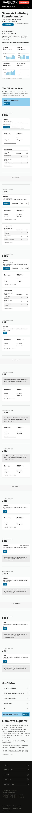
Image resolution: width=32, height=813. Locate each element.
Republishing (16, 806)
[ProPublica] (9, 2)
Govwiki (26, 751)
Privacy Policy (6, 808)
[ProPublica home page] (13, 796)
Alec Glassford (16, 741)
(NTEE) (8, 39)
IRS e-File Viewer (18, 750)
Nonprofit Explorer (8, 7)
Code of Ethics (7, 806)
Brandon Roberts (6, 742)
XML (22, 127)
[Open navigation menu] (16, 2)
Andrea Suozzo (8, 741)
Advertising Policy (17, 808)
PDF (22, 203)
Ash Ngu (23, 741)
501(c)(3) (13, 34)
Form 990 (4, 92)
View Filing (6, 127)
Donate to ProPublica (24, 2)
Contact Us (6, 103)
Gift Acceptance (7, 811)
